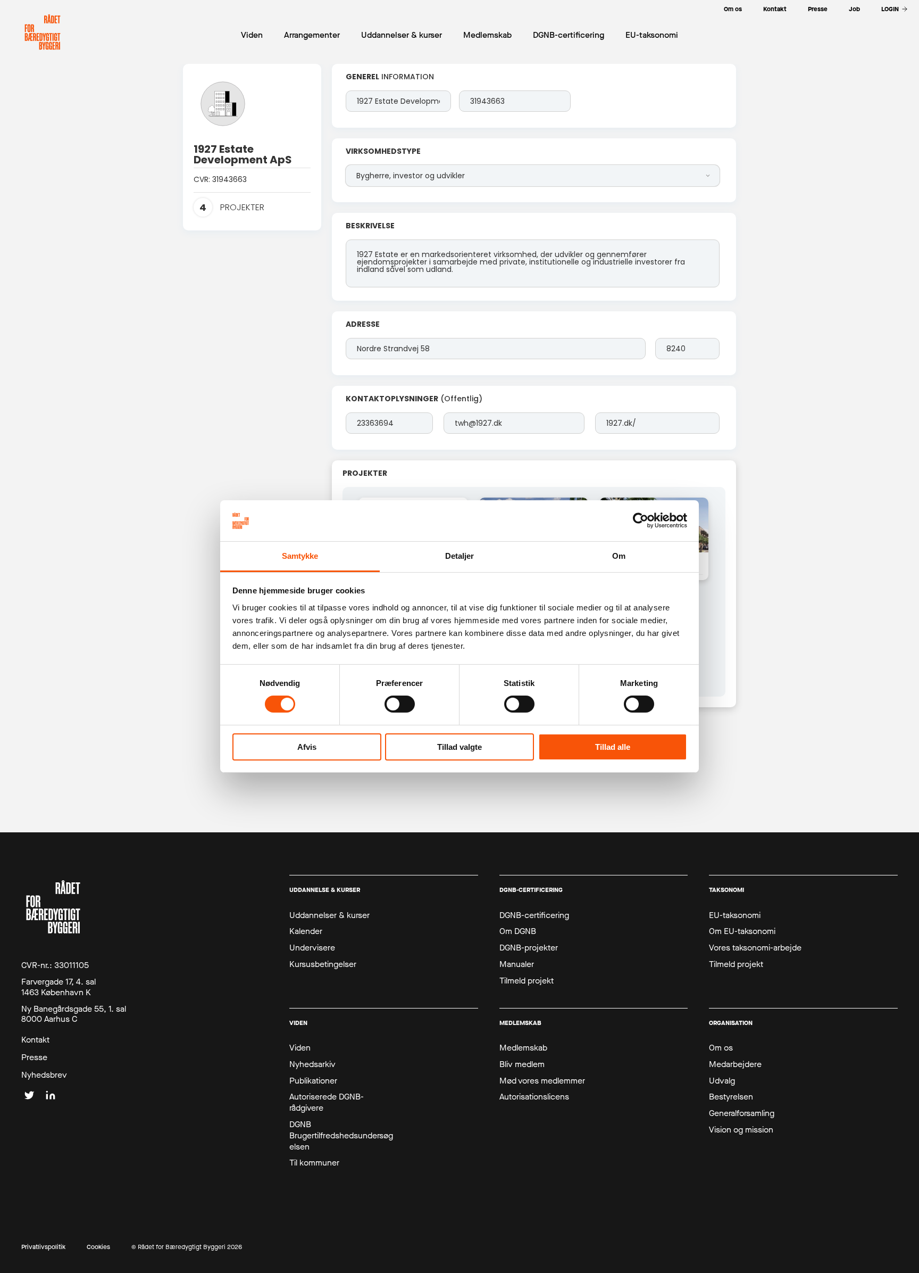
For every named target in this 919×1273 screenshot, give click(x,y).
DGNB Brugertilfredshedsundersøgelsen (341, 1135)
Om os (721, 1048)
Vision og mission (741, 1130)
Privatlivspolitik (43, 1247)
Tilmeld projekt (526, 981)
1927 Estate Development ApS (243, 154)
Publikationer (313, 1081)
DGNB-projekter (528, 948)
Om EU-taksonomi (742, 931)
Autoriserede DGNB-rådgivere (326, 1102)
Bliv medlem (522, 1064)
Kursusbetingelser (322, 964)
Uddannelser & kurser (329, 915)
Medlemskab (523, 1048)
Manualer (516, 964)
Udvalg (722, 1081)
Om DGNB (517, 931)
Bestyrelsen (731, 1097)
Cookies (98, 1247)
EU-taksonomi (735, 915)
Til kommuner (314, 1163)
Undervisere (312, 948)
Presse (34, 1057)
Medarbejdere (735, 1064)
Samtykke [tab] (300, 555)
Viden (300, 1048)
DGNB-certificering (534, 915)
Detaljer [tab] (459, 555)
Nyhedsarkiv (312, 1064)
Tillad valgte (459, 746)
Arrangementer (312, 34)
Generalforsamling (741, 1113)
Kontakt (35, 1040)
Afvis (306, 746)
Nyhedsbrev (44, 1075)
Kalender (305, 931)
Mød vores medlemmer (542, 1081)
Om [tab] (618, 555)
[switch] (400, 704)
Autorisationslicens (534, 1097)
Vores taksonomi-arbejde (755, 948)
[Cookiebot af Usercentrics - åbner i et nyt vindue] (640, 520)
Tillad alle (612, 746)
